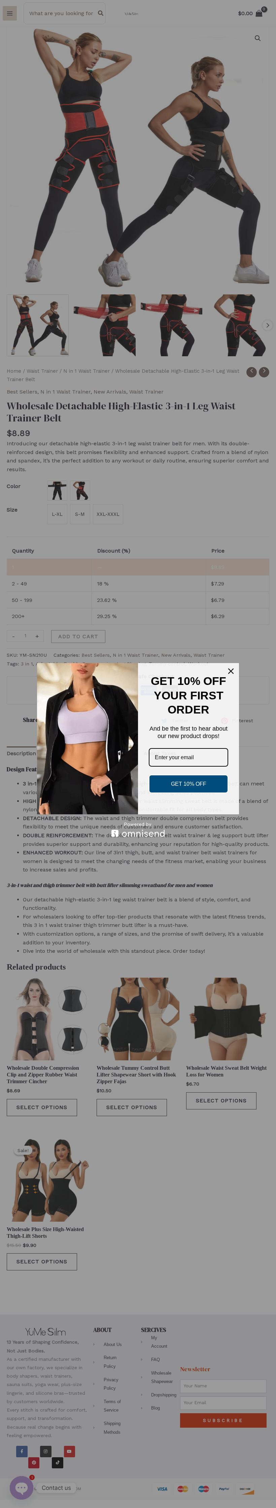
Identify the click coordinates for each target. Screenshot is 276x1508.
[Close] (231, 671)
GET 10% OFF (188, 784)
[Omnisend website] (138, 829)
